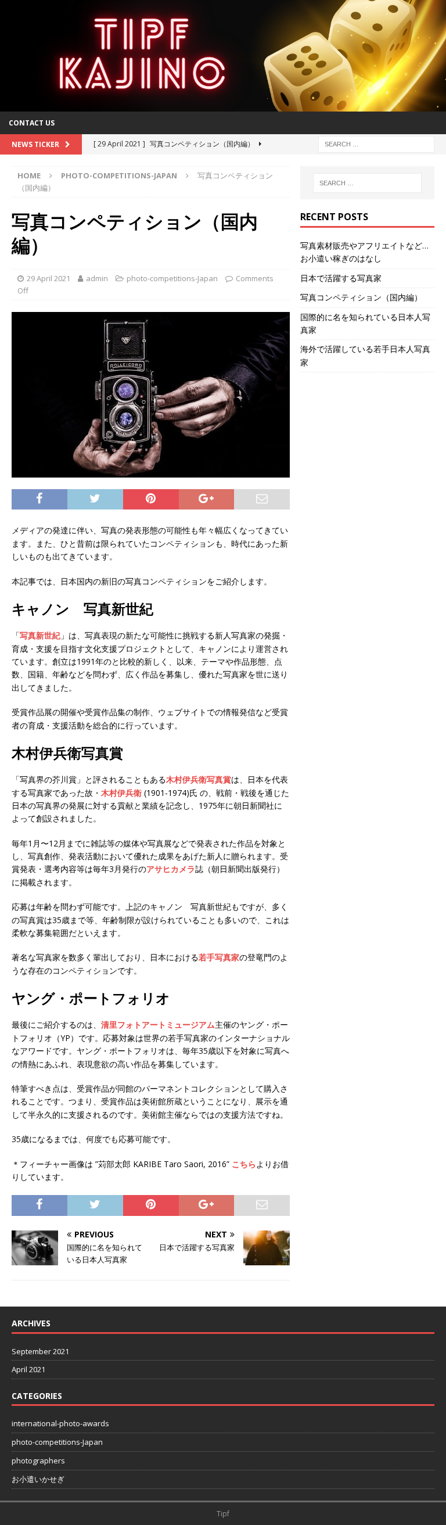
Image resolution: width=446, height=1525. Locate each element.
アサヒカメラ (170, 868)
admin (97, 278)
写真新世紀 (40, 635)
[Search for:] (376, 143)
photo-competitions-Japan (172, 278)
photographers (38, 1460)
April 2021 (28, 1369)
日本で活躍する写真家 (341, 278)
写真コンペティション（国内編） (361, 297)
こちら (244, 1163)
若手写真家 (219, 957)
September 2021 (40, 1351)
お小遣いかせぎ (38, 1479)
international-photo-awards (60, 1423)
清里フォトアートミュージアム (158, 1024)
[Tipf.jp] (223, 104)
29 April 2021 (48, 278)
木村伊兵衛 (121, 792)
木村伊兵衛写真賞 (198, 779)
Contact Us (32, 123)
